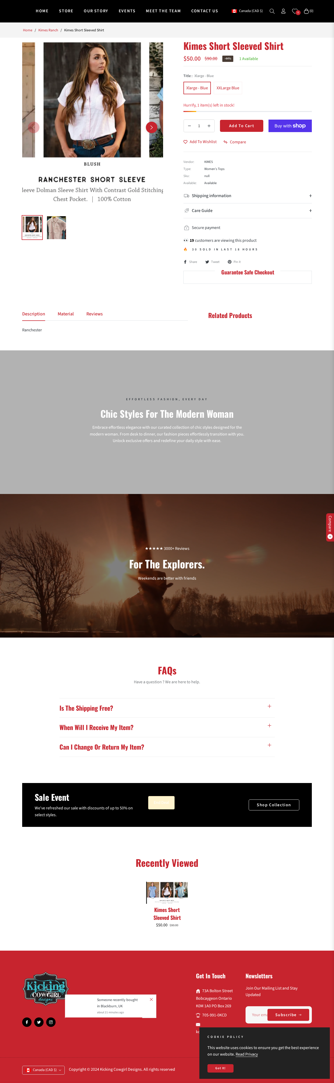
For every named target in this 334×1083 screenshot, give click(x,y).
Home (27, 30)
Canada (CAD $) (250, 11)
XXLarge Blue (228, 88)
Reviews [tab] (94, 314)
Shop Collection (274, 805)
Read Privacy (247, 1054)
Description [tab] (33, 314)
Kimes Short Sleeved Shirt (167, 913)
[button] (272, 11)
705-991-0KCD (214, 1015)
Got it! (220, 1068)
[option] (92, 124)
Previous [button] (33, 127)
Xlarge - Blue (197, 88)
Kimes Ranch (48, 30)
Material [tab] (66, 314)
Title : (198, 76)
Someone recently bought (117, 1000)
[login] (283, 11)
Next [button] (151, 127)
